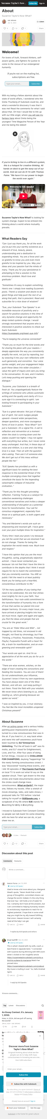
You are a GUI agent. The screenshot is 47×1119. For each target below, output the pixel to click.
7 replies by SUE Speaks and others (23, 932)
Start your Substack (17, 1108)
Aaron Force (12, 883)
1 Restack (23, 835)
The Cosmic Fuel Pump (33, 769)
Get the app (35, 1108)
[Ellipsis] (44, 883)
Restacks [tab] (17, 861)
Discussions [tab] (20, 1005)
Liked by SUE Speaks (16, 886)
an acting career (15, 726)
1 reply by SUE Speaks (18, 982)
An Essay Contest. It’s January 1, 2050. (17, 1013)
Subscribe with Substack (25, 1084)
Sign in (42, 3)
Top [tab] (4, 1005)
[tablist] (12, 861)
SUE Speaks (12, 20)
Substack (11, 1114)
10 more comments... (10, 993)
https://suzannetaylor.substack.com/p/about (25, 966)
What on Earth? (25, 785)
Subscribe (33, 3)
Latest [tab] (11, 1005)
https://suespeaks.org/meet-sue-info (20, 333)
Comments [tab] (7, 861)
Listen (41, 22)
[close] (40, 1036)
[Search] (42, 1005)
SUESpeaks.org (30, 798)
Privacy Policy (27, 1094)
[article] (23, 1019)
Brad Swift (11, 940)
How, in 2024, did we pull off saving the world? (17, 1019)
